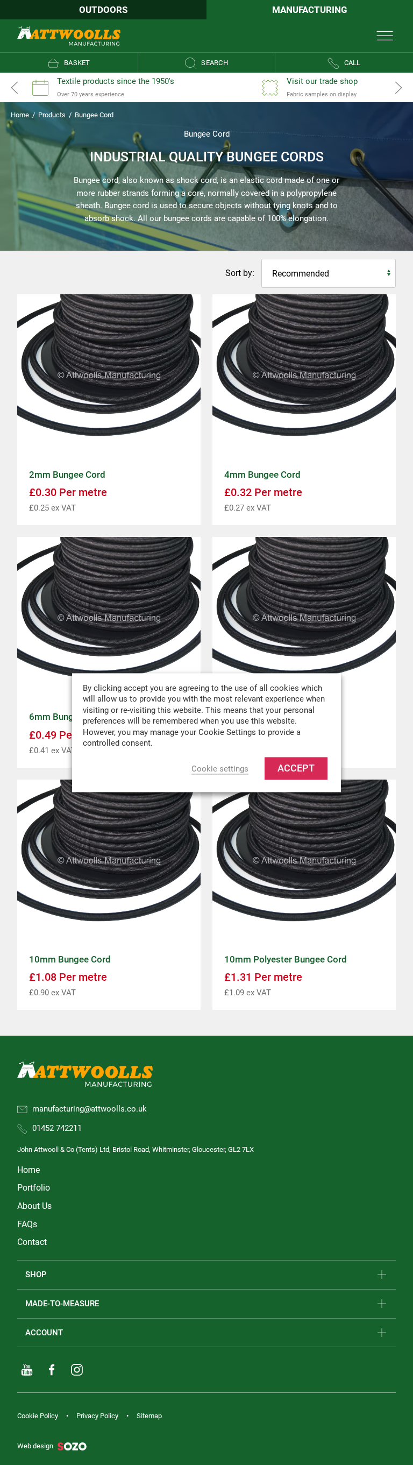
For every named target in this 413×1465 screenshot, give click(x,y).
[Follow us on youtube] (27, 1369)
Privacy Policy (97, 1416)
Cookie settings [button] (219, 769)
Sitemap (149, 1416)
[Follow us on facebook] (51, 1369)
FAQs (27, 1224)
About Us (34, 1206)
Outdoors (103, 9)
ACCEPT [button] (296, 768)
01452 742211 (57, 1128)
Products (52, 115)
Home (20, 115)
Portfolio (33, 1188)
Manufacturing (309, 9)
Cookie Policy (37, 1416)
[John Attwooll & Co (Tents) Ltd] (68, 35)
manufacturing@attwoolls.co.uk (89, 1109)
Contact (32, 1242)
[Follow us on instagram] (77, 1369)
